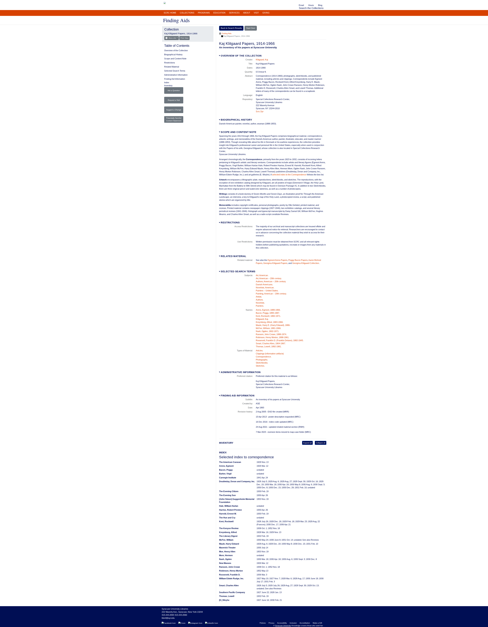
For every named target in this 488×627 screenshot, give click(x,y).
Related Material (233, 256)
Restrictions (230, 222)
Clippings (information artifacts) (270, 354)
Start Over (250, 28)
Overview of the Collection (241, 55)
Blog (320, 5)
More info (172, 38)
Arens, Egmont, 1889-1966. (268, 310)
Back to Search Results (231, 28)
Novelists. (260, 303)
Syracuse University (283, 626)
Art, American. (262, 275)
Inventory (168, 85)
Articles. (259, 351)
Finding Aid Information (237, 395)
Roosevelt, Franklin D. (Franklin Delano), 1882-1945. (279, 340)
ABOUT (246, 13)
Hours (311, 5)
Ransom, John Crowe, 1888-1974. (271, 334)
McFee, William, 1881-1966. (268, 328)
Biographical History (236, 119)
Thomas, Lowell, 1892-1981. (268, 346)
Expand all (307, 443)
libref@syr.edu (168, 618)
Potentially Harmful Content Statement (173, 119)
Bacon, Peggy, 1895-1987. (268, 313)
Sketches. (260, 366)
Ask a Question (174, 90)
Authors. (259, 300)
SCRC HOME (170, 13)
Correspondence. (263, 357)
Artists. (259, 297)
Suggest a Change (173, 110)
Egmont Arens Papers (277, 260)
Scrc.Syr (259, 111)
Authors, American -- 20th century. (271, 281)
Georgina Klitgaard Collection (305, 263)
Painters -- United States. (267, 291)
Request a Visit (174, 100)
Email (301, 5)
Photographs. (262, 360)
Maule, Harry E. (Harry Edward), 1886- (273, 325)
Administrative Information (241, 372)
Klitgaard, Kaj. (262, 319)
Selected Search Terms (238, 271)
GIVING (265, 13)
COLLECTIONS (187, 13)
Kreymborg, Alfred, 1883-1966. (269, 322)
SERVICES (234, 13)
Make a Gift (317, 623)
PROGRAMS (204, 13)
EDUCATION (219, 13)
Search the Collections (311, 8)
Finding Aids (226, 33)
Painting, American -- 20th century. (271, 294)
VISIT (256, 13)
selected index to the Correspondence (289, 175)
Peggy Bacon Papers (298, 260)
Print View (185, 38)
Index (166, 82)
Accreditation (305, 623)
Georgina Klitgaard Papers (275, 263)
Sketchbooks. (262, 363)
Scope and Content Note (238, 132)
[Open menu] (326, 2)
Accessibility (282, 623)
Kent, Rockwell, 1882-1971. (268, 316)
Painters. (260, 306)
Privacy (272, 623)
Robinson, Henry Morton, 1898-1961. (272, 337)
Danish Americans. (264, 284)
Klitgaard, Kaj (262, 60)
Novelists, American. (265, 288)
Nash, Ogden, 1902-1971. (267, 331)
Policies (263, 623)
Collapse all (320, 443)
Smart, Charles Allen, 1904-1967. (271, 343)
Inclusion (293, 623)
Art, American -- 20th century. (269, 278)
